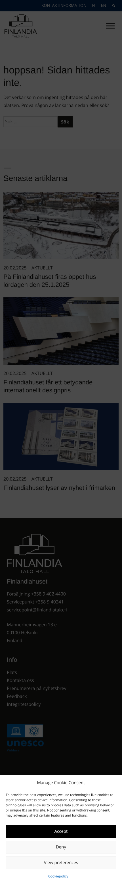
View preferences (61, 863)
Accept (61, 831)
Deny (61, 847)
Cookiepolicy (58, 876)
